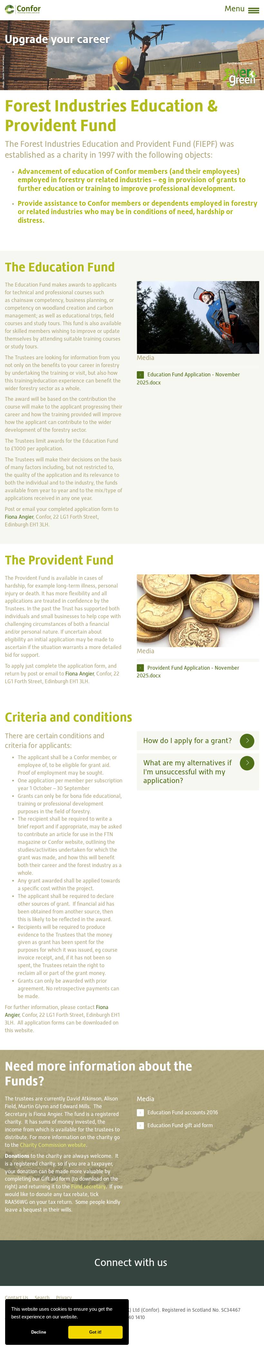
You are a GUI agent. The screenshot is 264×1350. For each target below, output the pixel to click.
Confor (23, 9)
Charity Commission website (53, 1145)
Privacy (64, 1298)
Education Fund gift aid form (180, 1125)
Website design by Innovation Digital (45, 1330)
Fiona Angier (19, 517)
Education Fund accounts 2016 (182, 1112)
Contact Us (16, 1298)
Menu (235, 8)
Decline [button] (38, 1332)
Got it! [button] (95, 1332)
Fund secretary (88, 1187)
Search (42, 1298)
